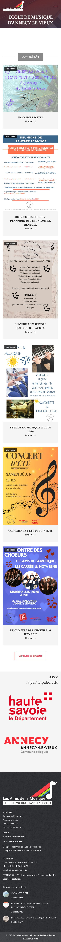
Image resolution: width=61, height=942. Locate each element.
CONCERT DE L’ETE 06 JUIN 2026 (30, 530)
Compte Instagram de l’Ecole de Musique (22, 846)
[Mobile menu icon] (56, 6)
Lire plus (29, 121)
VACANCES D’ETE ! (30, 117)
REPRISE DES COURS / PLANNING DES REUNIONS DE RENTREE (30, 220)
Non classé (10, 69)
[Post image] (6, 894)
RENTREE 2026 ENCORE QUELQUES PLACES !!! (34, 917)
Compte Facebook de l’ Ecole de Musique (22, 850)
